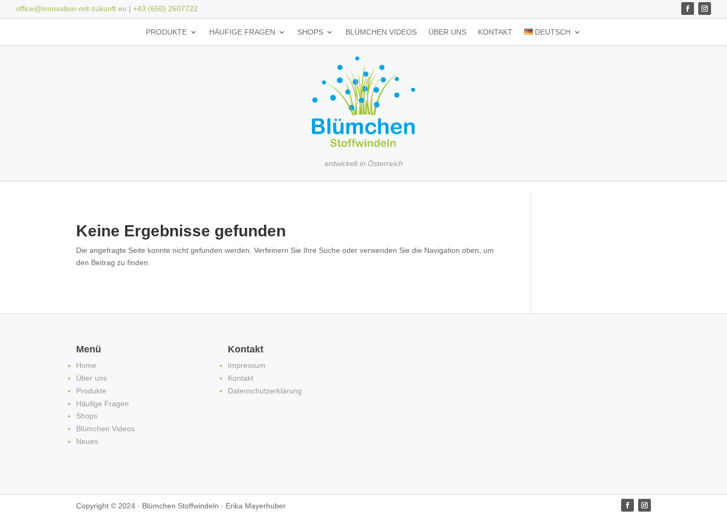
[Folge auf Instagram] (704, 8)
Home (86, 365)
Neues (87, 441)
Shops (310, 32)
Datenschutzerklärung (265, 391)
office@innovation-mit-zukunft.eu (71, 8)
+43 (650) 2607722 (165, 8)
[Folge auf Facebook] (687, 8)
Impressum (247, 365)
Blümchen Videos (381, 32)
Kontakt (495, 32)
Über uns (447, 32)
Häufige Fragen (242, 32)
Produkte (166, 32)
